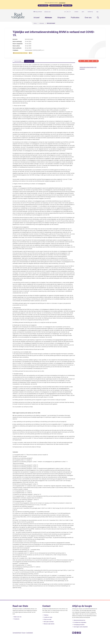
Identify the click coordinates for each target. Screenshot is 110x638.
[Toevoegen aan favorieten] (84, 61)
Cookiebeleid (62, 2)
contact (76, 11)
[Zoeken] (80, 61)
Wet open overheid (48, 621)
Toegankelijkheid (17, 632)
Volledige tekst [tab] (29, 61)
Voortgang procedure (79, 624)
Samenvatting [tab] (17, 61)
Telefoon (46, 615)
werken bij (90, 11)
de (68, 12)
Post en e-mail (47, 619)
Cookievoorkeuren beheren (55, 5)
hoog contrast (38, 11)
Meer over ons (17, 616)
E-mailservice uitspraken (80, 622)
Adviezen (48, 18)
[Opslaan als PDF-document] (97, 61)
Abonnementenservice (79, 620)
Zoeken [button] (98, 17)
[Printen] (88, 61)
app (97, 11)
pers (83, 11)
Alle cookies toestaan (43, 5)
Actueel (36, 18)
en (65, 12)
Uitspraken (61, 18)
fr (70, 12)
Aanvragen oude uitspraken (81, 626)
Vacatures (16, 619)
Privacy (24, 632)
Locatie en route (48, 617)
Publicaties (75, 18)
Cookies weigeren (67, 5)
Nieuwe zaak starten (49, 623)
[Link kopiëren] (92, 61)
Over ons (88, 18)
